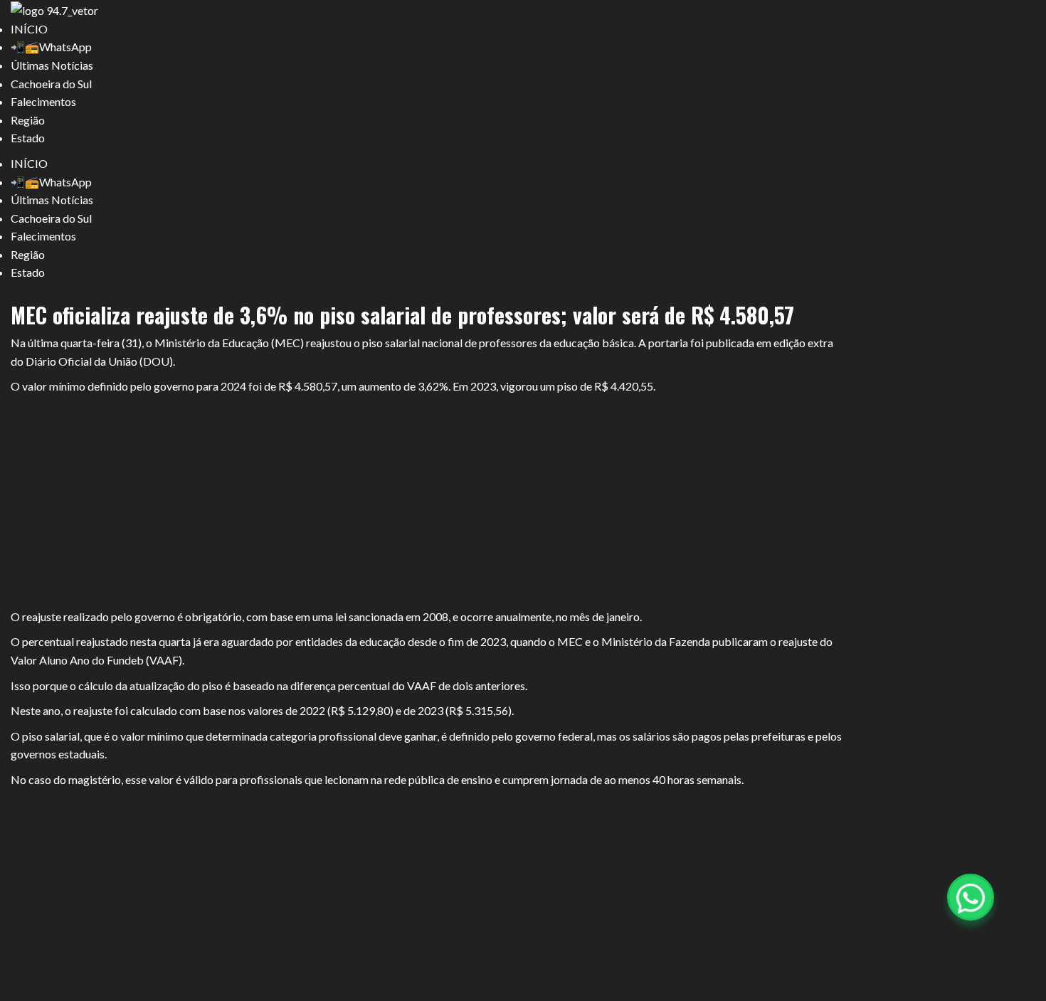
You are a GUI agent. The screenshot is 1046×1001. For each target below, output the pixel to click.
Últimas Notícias (52, 65)
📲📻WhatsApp (51, 46)
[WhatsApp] (970, 897)
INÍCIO (29, 29)
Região (28, 120)
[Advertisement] (427, 502)
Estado (28, 137)
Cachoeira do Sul (51, 83)
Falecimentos (43, 101)
